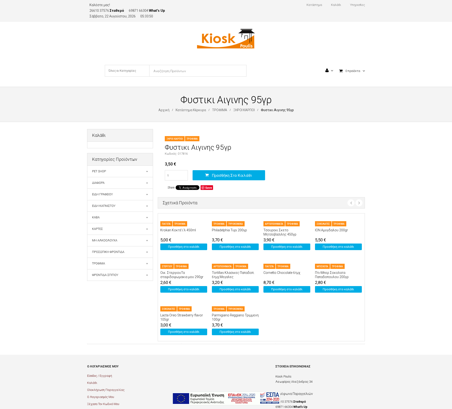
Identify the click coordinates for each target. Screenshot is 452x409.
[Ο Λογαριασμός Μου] (329, 71)
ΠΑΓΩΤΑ (166, 223)
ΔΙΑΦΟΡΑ (98, 183)
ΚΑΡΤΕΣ (97, 229)
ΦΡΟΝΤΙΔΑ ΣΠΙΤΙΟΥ (105, 275)
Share (171, 187)
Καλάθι (92, 383)
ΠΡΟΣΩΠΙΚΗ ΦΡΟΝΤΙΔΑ (108, 252)
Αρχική (164, 110)
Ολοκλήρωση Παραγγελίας (106, 390)
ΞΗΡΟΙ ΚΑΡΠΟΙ (244, 110)
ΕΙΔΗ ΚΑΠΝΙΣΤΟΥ (103, 206)
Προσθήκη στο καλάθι (232, 175)
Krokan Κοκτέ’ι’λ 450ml (178, 230)
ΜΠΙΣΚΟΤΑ (322, 266)
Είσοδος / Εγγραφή (99, 376)
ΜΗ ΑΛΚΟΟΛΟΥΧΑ (104, 240)
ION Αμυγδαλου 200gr (331, 230)
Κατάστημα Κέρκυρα (191, 110)
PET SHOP (99, 171)
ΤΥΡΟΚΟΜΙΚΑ (235, 223)
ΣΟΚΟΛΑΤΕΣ (323, 223)
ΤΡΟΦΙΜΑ (219, 110)
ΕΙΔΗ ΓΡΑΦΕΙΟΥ (102, 194)
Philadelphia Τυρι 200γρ (229, 230)
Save (208, 187)
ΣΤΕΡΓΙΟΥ (167, 266)
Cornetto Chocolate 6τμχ (281, 273)
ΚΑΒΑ (96, 217)
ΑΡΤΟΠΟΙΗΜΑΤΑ (274, 223)
